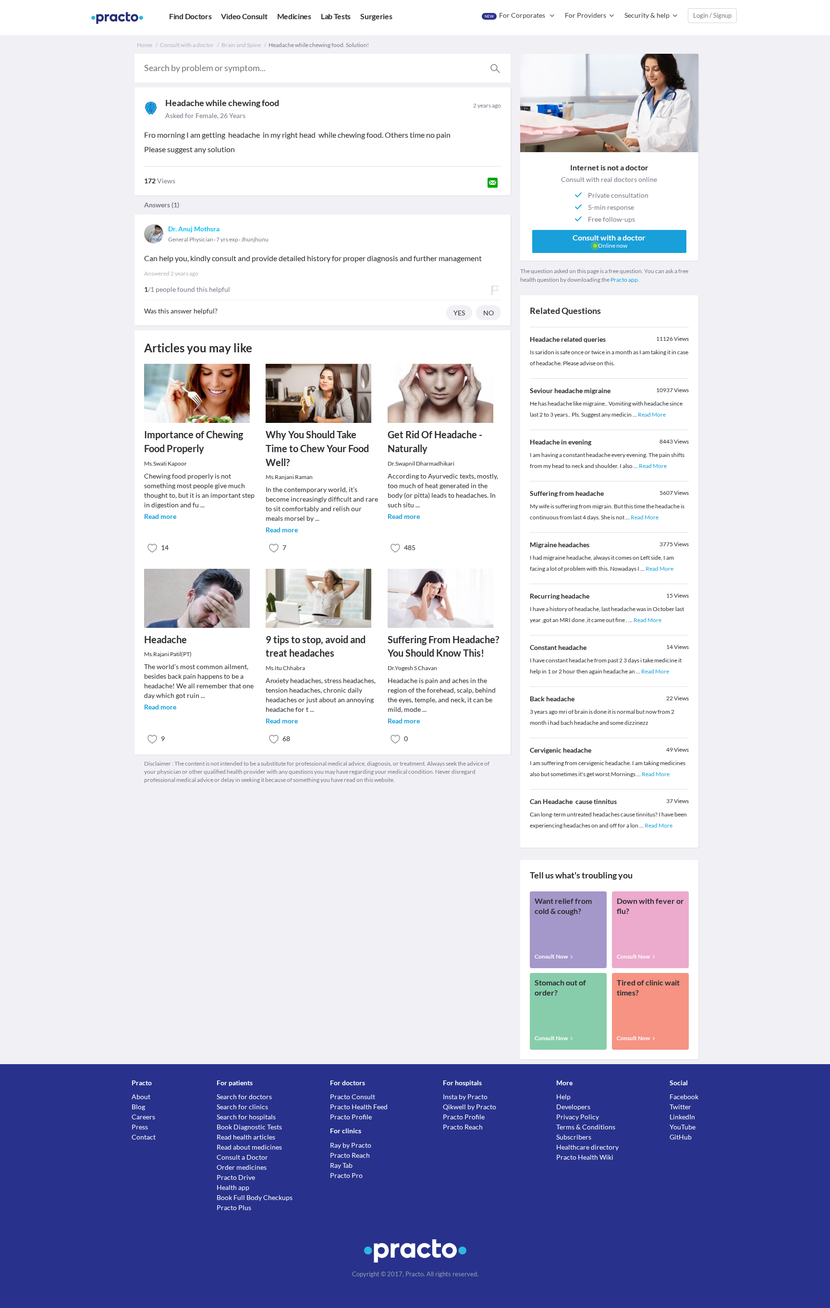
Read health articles (246, 1137)
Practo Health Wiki (584, 1157)
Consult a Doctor (242, 1157)
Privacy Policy (577, 1117)
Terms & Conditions (585, 1127)
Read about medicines (249, 1147)
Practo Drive (236, 1177)
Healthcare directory (587, 1147)
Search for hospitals (246, 1117)
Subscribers (573, 1137)
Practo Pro (346, 1175)
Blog (138, 1107)
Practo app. (624, 279)
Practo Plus (234, 1207)
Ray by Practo (350, 1145)
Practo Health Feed (359, 1107)
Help (563, 1096)
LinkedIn (682, 1117)
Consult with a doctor (187, 44)
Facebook (684, 1096)
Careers (143, 1117)
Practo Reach (350, 1155)
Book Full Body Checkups (255, 1197)
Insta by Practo (465, 1096)
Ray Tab (341, 1165)
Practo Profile (351, 1117)
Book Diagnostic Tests (249, 1127)
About (141, 1096)
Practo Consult (352, 1096)
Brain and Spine (241, 44)
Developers (573, 1107)
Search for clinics (242, 1107)
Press (140, 1127)
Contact (144, 1137)
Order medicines (242, 1167)
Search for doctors (244, 1096)
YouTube (683, 1127)
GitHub (681, 1137)
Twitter (680, 1107)
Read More (652, 414)
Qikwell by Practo (469, 1107)
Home (144, 44)
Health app (233, 1187)
